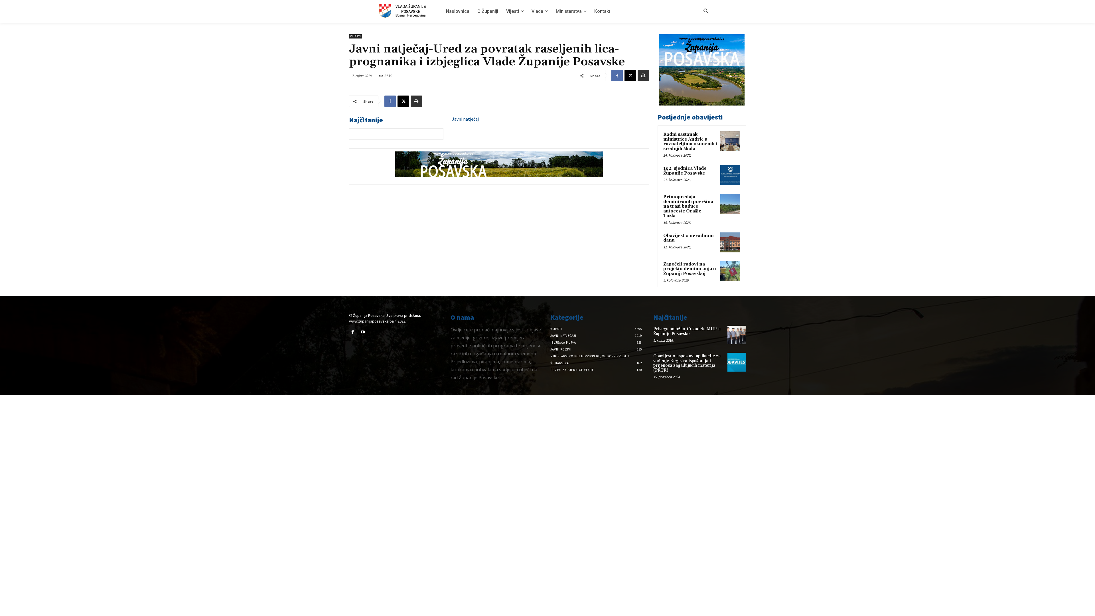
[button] (706, 11)
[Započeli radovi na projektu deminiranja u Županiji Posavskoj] (730, 271)
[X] (630, 75)
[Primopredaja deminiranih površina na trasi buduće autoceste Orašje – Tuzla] (730, 204)
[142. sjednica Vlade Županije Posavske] (730, 175)
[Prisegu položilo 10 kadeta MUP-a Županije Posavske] (736, 335)
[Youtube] (362, 332)
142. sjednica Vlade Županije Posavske (684, 171)
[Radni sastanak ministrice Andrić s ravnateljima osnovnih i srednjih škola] (730, 141)
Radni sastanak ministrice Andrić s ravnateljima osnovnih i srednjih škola (690, 141)
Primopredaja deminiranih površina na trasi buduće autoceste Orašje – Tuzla (688, 206)
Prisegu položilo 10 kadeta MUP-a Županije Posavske (687, 331)
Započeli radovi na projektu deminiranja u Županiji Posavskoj (689, 269)
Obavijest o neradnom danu (688, 238)
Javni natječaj (465, 119)
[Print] (643, 75)
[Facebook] (617, 75)
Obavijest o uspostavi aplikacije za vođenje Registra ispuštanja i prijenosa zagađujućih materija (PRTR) (687, 363)
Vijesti (355, 36)
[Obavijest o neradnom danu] (730, 242)
